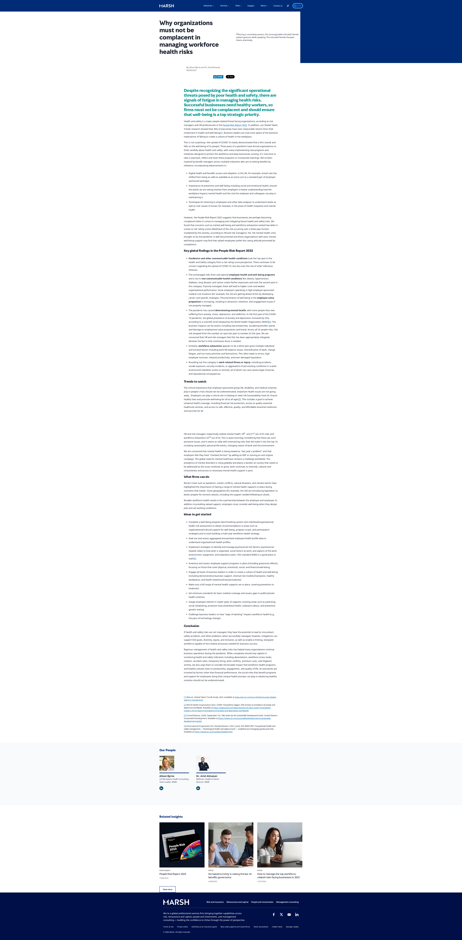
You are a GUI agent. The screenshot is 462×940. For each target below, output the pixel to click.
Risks (238, 5)
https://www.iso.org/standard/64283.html (213, 731)
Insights (250, 6)
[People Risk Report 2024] (182, 844)
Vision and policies (261, 927)
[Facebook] (274, 914)
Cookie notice (277, 927)
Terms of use (168, 927)
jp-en (299, 6)
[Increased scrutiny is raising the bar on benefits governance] (230, 844)
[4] (194, 558)
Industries (208, 5)
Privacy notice (182, 927)
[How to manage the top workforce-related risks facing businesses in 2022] (279, 844)
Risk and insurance (215, 902)
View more (167, 889)
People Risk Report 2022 (235, 125)
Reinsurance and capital (237, 902)
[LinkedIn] (297, 914)
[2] (269, 321)
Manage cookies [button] (292, 927)
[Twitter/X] (281, 914)
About (263, 5)
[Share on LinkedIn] (219, 76)
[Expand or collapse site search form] (288, 6)
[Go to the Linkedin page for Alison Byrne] (161, 788)
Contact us (277, 6)
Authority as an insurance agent (204, 927)
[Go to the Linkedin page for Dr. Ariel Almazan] (198, 788)
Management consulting (287, 902)
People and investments (262, 902)
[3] (239, 399)
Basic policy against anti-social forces (235, 927)
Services (223, 5)
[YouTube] (289, 914)
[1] (221, 132)
